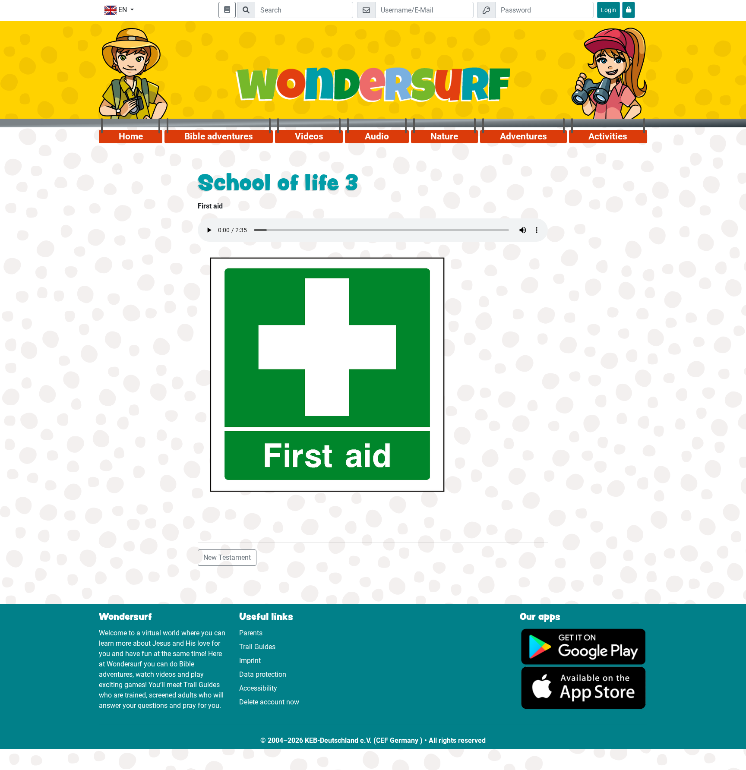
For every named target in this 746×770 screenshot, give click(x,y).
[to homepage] (373, 89)
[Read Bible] (227, 10)
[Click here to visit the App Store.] (583, 687)
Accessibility (258, 688)
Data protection (262, 674)
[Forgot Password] (628, 10)
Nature (444, 136)
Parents (250, 633)
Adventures (523, 136)
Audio (377, 136)
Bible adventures (218, 136)
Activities (607, 136)
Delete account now (269, 702)
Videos (309, 136)
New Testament (227, 557)
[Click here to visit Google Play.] (583, 646)
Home (131, 136)
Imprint (250, 660)
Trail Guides (257, 647)
